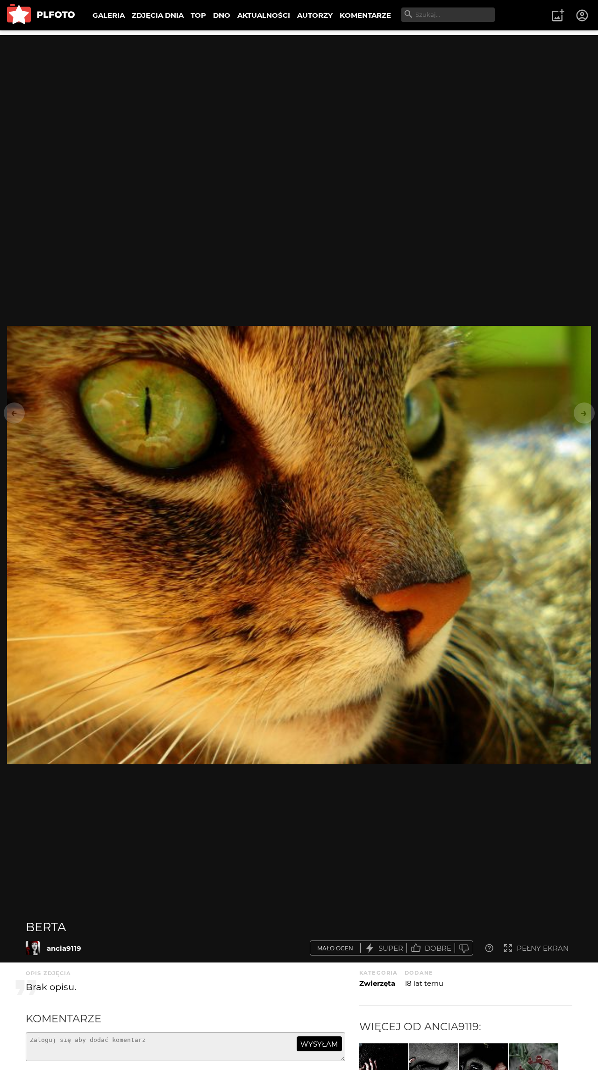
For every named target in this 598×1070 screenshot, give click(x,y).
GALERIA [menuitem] (109, 15)
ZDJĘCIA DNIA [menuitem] (158, 15)
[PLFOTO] (41, 15)
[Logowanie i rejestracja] (582, 15)
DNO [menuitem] (221, 15)
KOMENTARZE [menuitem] (365, 15)
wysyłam (319, 1044)
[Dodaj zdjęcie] (558, 15)
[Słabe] (464, 948)
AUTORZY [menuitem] (315, 15)
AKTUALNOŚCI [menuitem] (263, 15)
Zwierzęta (377, 983)
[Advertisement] (299, 100)
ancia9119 (64, 948)
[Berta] (33, 948)
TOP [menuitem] (198, 15)
